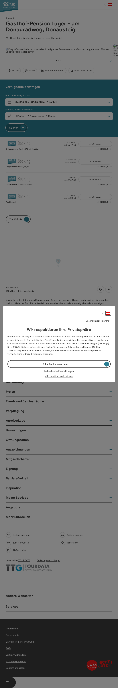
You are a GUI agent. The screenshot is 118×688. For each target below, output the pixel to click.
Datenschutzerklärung (98, 320)
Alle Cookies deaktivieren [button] (59, 376)
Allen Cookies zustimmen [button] (56, 363)
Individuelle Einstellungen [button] (59, 371)
